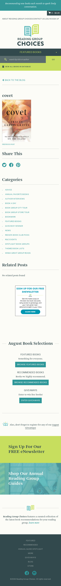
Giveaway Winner (14, 226)
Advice (8, 190)
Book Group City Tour (16, 208)
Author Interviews (15, 199)
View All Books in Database (18, 66)
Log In (48, 19)
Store (31, 566)
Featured (30, 540)
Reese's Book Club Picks (17, 235)
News (8, 230)
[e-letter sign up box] (30, 301)
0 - (55, 13)
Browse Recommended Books (30, 382)
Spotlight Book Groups (17, 244)
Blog (30, 562)
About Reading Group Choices (17, 19)
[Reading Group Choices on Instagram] (34, 573)
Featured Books (13, 221)
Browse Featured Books (30, 364)
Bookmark (10, 217)
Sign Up (55, 19)
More (30, 553)
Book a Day (10, 203)
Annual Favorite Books (17, 194)
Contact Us (39, 19)
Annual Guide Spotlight (30, 549)
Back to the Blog (14, 80)
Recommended (30, 545)
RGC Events (11, 239)
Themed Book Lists (14, 248)
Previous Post (8, 144)
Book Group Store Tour (17, 212)
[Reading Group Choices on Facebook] (27, 573)
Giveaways (30, 557)
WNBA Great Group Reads (18, 253)
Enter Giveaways (30, 400)
